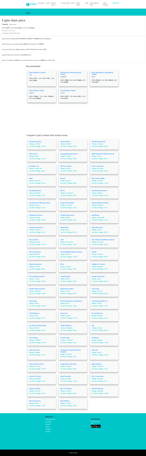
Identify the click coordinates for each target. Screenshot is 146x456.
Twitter (47, 426)
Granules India (65, 338)
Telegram (48, 429)
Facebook (48, 422)
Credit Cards (78, 4)
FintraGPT (41, 3)
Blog (73, 3)
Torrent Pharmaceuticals (37, 276)
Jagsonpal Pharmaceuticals (68, 154)
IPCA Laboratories (35, 252)
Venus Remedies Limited (68, 90)
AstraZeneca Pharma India (37, 325)
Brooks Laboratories (98, 276)
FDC (93, 325)
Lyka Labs (95, 350)
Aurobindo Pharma (35, 190)
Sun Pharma (95, 215)
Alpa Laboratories (97, 227)
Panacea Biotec (34, 239)
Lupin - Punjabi (105, 4)
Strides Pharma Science (36, 364)
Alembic (94, 252)
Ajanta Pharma (65, 141)
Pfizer (62, 264)
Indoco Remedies (65, 376)
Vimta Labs (64, 313)
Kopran (62, 178)
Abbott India (64, 227)
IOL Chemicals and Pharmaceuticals (103, 239)
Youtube (47, 431)
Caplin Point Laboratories (68, 364)
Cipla (62, 239)
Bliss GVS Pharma (66, 388)
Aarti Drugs (95, 289)
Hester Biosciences (35, 401)
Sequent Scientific (34, 388)
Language (115, 3)
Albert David (33, 154)
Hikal (31, 178)
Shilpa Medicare (97, 364)
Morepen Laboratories (36, 227)
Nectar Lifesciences (98, 166)
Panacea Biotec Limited (36, 90)
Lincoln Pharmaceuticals (99, 190)
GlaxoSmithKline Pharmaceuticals (71, 252)
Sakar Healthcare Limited (37, 72)
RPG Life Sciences (66, 166)
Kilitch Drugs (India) (66, 289)
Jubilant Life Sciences (98, 264)
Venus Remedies (65, 276)
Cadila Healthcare (66, 325)
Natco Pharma (33, 338)
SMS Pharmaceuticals (98, 141)
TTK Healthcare (34, 313)
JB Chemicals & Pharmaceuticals (39, 203)
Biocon (62, 190)
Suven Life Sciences (35, 376)
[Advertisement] (73, 119)
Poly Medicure (64, 401)
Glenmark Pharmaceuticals (100, 203)
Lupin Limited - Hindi (94, 4)
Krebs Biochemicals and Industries (71, 301)
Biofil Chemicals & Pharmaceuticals (103, 154)
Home (48, 3)
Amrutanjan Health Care (99, 301)
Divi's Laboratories (98, 376)
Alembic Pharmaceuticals (37, 289)
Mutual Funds (53, 4)
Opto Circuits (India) (98, 178)
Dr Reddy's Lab (34, 166)
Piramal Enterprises (35, 141)
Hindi (86, 3)
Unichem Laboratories (67, 215)
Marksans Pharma (97, 388)
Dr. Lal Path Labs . (97, 313)
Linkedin (48, 424)
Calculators (65, 3)
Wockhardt (95, 338)
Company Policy (50, 419)
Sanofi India (33, 301)
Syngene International (67, 203)
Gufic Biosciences (34, 350)
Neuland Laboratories (36, 215)
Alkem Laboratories (35, 264)
